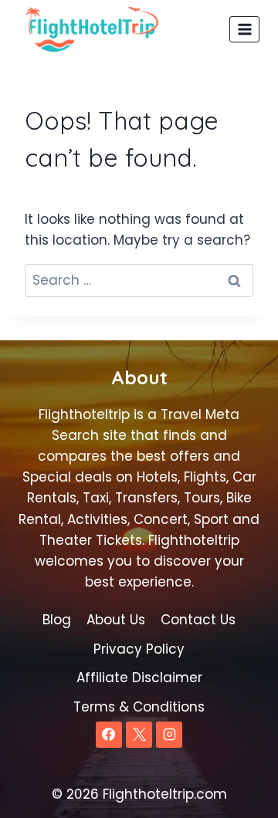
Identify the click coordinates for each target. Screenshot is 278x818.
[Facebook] (109, 735)
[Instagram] (169, 735)
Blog (56, 619)
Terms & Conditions (139, 707)
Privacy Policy (139, 649)
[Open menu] (244, 29)
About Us (115, 619)
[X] (139, 735)
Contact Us (198, 619)
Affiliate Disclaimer (139, 677)
